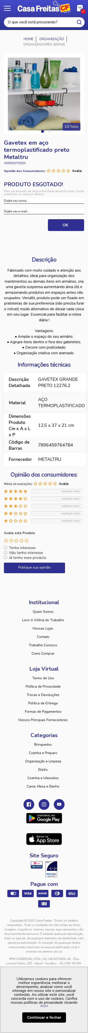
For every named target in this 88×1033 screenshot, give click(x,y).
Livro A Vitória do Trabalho (43, 620)
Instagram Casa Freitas (44, 804)
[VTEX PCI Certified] (37, 865)
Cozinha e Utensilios (43, 778)
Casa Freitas (44, 7)
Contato (43, 636)
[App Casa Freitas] (44, 818)
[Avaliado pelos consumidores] (51, 869)
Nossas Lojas (43, 628)
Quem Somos (43, 611)
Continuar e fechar (44, 1017)
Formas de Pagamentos (43, 711)
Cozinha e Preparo (43, 753)
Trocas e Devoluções (43, 695)
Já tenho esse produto (27, 557)
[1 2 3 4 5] (16, 540)
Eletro (43, 769)
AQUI (44, 1006)
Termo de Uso (43, 678)
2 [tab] (49, 131)
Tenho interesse (22, 547)
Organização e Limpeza (43, 761)
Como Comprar (43, 653)
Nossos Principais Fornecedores (43, 720)
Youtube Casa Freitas (59, 804)
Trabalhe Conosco (43, 645)
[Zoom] (44, 94)
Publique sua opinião (34, 567)
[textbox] (44, 22)
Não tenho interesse (26, 552)
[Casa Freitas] (28, 39)
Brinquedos (43, 744)
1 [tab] (42, 131)
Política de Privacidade (43, 686)
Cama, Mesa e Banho (43, 786)
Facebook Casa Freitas (28, 804)
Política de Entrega (43, 703)
